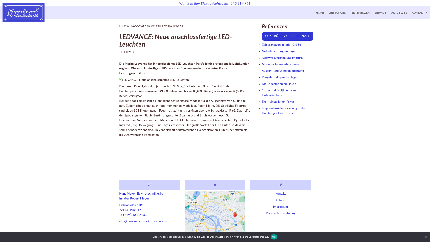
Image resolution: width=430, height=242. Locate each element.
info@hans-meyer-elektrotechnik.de (143, 221)
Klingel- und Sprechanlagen (280, 77)
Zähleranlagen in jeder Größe (281, 44)
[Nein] (425, 237)
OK (273, 236)
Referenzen (360, 12)
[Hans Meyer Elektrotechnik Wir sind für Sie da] (24, 12)
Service (380, 12)
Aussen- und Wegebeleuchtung (283, 70)
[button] (426, 12)
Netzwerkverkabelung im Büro (282, 57)
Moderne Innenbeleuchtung (280, 64)
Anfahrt (280, 200)
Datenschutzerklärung (280, 213)
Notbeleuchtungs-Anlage (278, 51)
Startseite (124, 26)
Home (320, 12)
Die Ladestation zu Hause (279, 84)
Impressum (280, 206)
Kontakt (280, 193)
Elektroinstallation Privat (278, 101)
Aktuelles (399, 12)
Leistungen (337, 12)
